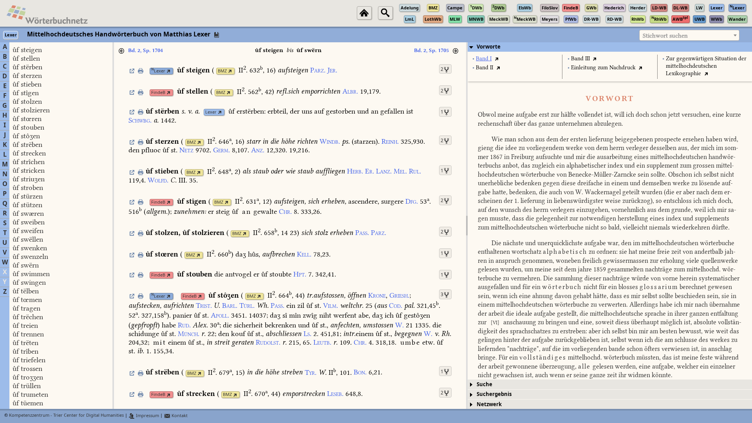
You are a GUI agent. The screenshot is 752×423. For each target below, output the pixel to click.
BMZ (222, 71)
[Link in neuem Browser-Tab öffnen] (168, 71)
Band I (484, 58)
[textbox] (689, 35)
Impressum (147, 416)
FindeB (158, 93)
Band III (580, 58)
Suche (484, 384)
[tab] (610, 47)
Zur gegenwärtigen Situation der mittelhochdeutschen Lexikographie (706, 66)
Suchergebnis (494, 394)
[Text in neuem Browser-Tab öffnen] (496, 58)
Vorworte (489, 47)
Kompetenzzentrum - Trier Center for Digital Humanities (66, 416)
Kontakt (179, 416)
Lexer (158, 71)
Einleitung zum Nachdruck (603, 67)
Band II (484, 67)
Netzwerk (489, 404)
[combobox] (689, 35)
